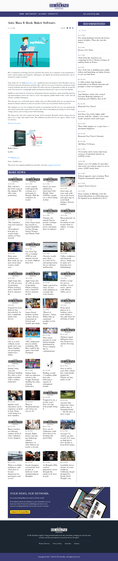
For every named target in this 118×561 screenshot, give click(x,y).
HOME (21, 14)
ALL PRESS (42, 14)
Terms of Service (44, 543)
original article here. (54, 165)
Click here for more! (14, 123)
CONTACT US (53, 14)
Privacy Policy (57, 543)
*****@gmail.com (13, 158)
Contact (76, 543)
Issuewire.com (30, 83)
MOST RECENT (31, 14)
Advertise (68, 543)
